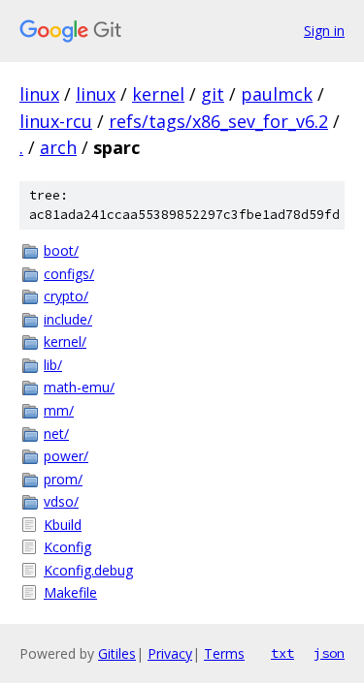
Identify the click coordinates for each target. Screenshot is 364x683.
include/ (68, 319)
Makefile (70, 592)
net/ (56, 433)
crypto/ (66, 296)
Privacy (170, 653)
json (329, 653)
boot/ (61, 250)
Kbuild (63, 524)
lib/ (53, 365)
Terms (224, 653)
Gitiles (117, 653)
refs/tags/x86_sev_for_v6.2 (218, 121)
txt (282, 653)
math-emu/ (79, 387)
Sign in (324, 30)
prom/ (63, 479)
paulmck (277, 94)
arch (58, 147)
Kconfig (67, 547)
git (212, 94)
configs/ (69, 273)
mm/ (59, 410)
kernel (158, 94)
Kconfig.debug (88, 570)
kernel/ (65, 341)
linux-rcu (55, 121)
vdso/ (61, 501)
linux (39, 94)
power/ (66, 456)
